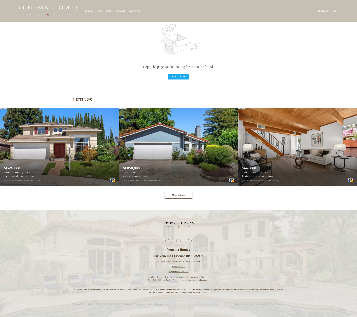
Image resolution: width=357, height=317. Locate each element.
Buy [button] (100, 11)
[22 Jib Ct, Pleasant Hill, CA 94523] (178, 147)
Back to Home (178, 76)
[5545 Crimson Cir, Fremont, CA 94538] (59, 147)
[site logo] (179, 225)
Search (89, 11)
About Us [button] (134, 11)
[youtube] (184, 241)
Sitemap (152, 304)
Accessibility (162, 304)
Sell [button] (108, 11)
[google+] (190, 241)
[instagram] (178, 241)
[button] (48, 11)
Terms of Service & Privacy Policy (87, 304)
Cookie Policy (108, 304)
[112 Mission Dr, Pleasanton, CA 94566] (297, 147)
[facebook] (167, 241)
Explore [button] (120, 11)
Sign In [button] (335, 11)
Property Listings (140, 304)
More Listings (178, 195)
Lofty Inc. (249, 304)
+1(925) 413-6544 (178, 266)
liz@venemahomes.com (179, 271)
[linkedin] (173, 241)
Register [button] (323, 11)
